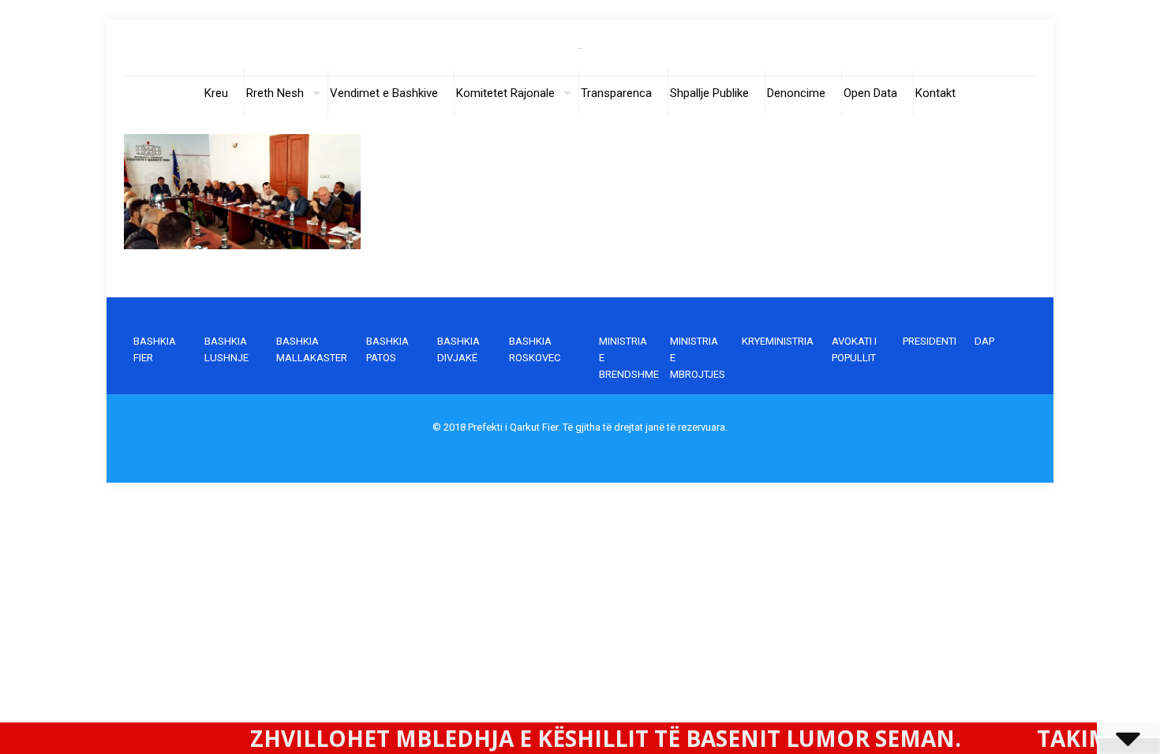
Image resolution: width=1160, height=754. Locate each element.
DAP (984, 341)
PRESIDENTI (929, 341)
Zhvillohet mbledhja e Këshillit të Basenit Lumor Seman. (559, 738)
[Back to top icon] (1084, 721)
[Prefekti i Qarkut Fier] (580, 48)
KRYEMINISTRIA (778, 341)
